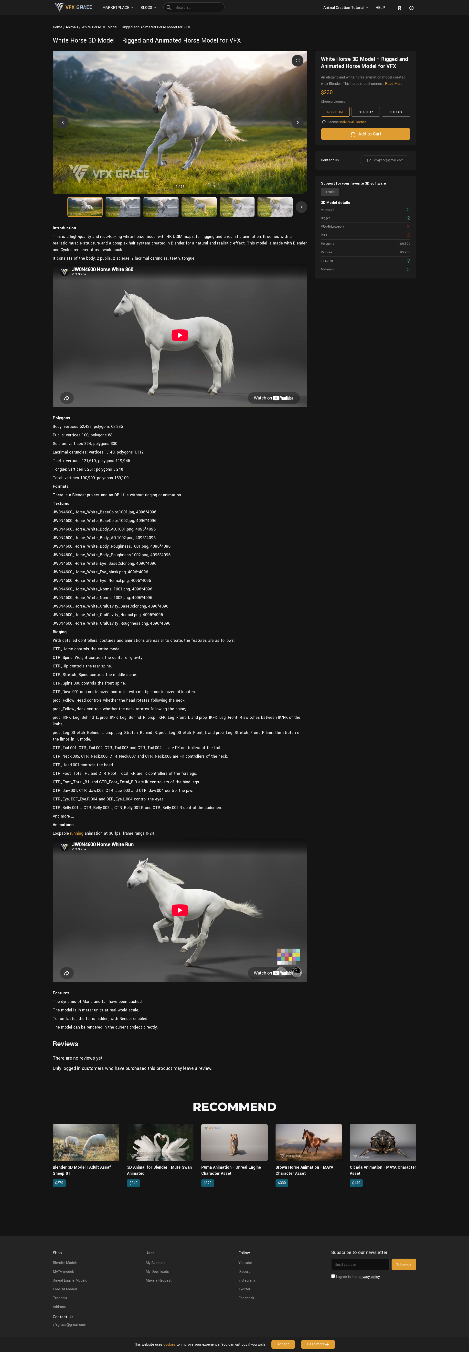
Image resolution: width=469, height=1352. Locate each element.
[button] (62, 122)
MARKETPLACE (115, 7)
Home (57, 27)
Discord (244, 1271)
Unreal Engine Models (70, 1280)
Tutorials (60, 1298)
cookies (169, 1344)
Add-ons (59, 1306)
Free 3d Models (65, 1289)
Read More (394, 83)
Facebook (246, 1298)
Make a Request (159, 1280)
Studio (396, 112)
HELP (380, 7)
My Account (155, 1262)
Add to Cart (369, 134)
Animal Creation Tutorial (343, 7)
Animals (72, 27)
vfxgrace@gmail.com (389, 160)
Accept (283, 1344)
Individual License (353, 122)
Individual (335, 112)
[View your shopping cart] (399, 8)
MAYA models (64, 1271)
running (76, 833)
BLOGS (146, 7)
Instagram (246, 1280)
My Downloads (157, 1271)
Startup (366, 112)
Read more (316, 1344)
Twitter (244, 1289)
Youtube (245, 1262)
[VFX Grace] (74, 7)
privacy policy (369, 1276)
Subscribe (404, 1264)
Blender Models (65, 1262)
